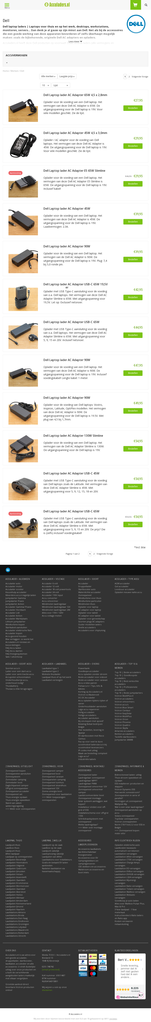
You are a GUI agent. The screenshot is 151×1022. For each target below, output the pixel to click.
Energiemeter (85, 854)
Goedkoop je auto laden (127, 900)
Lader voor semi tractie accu (20, 674)
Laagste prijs (66, 76)
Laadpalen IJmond (14, 906)
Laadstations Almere (16, 912)
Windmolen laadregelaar (54, 604)
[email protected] (50, 969)
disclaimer (47, 990)
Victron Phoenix (123, 722)
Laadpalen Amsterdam (17, 900)
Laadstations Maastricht (17, 930)
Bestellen (133, 108)
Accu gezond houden (16, 636)
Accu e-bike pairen (87, 683)
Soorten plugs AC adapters (91, 621)
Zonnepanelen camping (54, 779)
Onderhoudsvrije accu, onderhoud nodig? (17, 681)
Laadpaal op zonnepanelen (19, 856)
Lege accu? (83, 756)
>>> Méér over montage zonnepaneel (90, 829)
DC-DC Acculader (86, 697)
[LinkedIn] (8, 570)
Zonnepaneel (85, 595)
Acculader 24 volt (50, 592)
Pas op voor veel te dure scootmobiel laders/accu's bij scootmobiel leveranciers (92, 744)
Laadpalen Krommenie (17, 883)
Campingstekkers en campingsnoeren (88, 862)
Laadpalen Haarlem (15, 909)
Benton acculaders (124, 733)
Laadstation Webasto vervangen (125, 896)
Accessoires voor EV (88, 857)
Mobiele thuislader (51, 674)
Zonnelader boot (14, 782)
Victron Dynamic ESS (125, 789)
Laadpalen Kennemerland (18, 903)
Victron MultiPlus (123, 716)
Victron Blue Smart (124, 707)
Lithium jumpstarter (15, 621)
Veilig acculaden (86, 712)
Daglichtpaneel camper (17, 785)
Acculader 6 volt (50, 583)
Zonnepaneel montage (89, 798)
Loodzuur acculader (125, 589)
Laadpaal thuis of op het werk (56, 677)
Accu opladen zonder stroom (92, 674)
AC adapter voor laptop (89, 609)
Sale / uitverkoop (14, 656)
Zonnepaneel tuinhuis (53, 782)
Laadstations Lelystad (16, 927)
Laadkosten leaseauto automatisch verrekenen (127, 849)
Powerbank (83, 668)
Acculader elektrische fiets (19, 630)
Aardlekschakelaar (87, 851)
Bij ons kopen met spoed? (90, 721)
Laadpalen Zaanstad (15, 888)
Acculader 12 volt (50, 586)
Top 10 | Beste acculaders (128, 672)
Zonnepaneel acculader (17, 791)
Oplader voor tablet (88, 612)
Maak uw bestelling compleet (92, 753)
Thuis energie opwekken (18, 800)
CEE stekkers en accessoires (92, 866)
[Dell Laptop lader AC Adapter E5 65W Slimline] (23, 182)
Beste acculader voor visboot (92, 677)
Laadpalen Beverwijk (16, 859)
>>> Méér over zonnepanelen (20, 808)
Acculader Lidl (13, 612)
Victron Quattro (122, 725)
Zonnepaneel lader (87, 774)
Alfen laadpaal (12, 853)
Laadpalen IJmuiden (15, 871)
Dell (22, 70)
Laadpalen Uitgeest (15, 865)
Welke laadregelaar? (88, 824)
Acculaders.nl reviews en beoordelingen (18, 643)
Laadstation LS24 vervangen (128, 877)
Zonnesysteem (13, 776)
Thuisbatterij (12, 685)
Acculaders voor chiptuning (91, 630)
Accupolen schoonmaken (18, 677)
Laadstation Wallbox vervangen (130, 891)
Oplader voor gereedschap (91, 618)
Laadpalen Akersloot (16, 891)
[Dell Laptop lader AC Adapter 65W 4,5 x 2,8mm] (23, 107)
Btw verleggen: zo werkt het (19, 639)
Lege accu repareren (88, 709)
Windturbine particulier (89, 601)
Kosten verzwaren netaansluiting (124, 922)
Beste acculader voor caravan (93, 680)
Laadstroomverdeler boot (91, 795)
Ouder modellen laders (89, 624)
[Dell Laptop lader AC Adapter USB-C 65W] (23, 334)
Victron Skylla (121, 728)
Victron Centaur (122, 710)
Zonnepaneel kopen (16, 770)
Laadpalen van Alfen (52, 856)
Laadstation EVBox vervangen (129, 871)
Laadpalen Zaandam (15, 880)
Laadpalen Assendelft (16, 877)
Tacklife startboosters (125, 736)
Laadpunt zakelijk (50, 850)
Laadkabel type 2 (50, 671)
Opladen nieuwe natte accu (128, 592)
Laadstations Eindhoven (17, 921)
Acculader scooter (15, 589)
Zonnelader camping (16, 779)
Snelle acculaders (87, 627)
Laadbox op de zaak (52, 847)
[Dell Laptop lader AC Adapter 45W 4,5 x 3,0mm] (23, 144)
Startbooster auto (87, 589)
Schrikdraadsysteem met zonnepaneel (90, 820)
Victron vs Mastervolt (88, 694)
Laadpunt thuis (13, 845)
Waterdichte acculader (89, 592)
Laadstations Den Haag (17, 918)
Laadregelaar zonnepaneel (91, 777)
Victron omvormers (124, 701)
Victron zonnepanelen (126, 821)
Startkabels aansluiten (16, 627)
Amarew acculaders (124, 731)
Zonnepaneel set (14, 794)
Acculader (83, 583)
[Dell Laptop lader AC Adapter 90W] (23, 258)
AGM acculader (122, 583)
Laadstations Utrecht (16, 935)
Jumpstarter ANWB (124, 739)
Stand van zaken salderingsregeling (15, 804)
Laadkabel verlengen (52, 680)
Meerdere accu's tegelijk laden (21, 595)
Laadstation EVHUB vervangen (129, 874)
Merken (14, 70)
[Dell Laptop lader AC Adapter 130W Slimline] (23, 447)
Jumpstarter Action (15, 604)
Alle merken (47, 76)
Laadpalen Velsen (14, 874)
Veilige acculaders (87, 715)
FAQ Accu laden (13, 648)
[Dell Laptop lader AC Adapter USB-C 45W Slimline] (23, 485)
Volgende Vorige (140, 76)
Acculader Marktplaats (16, 618)
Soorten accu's (13, 668)
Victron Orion (121, 719)
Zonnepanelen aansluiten (18, 773)
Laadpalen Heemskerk (17, 862)
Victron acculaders (124, 698)
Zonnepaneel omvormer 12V (92, 786)
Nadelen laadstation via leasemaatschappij (53, 870)
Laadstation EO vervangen (127, 868)
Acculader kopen (14, 633)
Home (6, 70)
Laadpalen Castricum (16, 868)
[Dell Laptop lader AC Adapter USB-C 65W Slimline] (23, 523)
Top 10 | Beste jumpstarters (129, 692)
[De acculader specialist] (57, 4)
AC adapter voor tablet (89, 615)
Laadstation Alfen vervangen (129, 856)
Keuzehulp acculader (16, 592)
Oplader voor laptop (88, 606)
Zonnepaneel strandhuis (54, 785)
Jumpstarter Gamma (16, 598)
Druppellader (85, 586)
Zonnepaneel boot (51, 773)
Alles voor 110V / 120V (52, 612)
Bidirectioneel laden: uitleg (128, 774)
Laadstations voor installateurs (57, 859)
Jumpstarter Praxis (15, 601)
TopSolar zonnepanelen (126, 818)
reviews (113, 1018)
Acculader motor (14, 586)
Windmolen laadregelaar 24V (56, 609)
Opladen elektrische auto (127, 845)
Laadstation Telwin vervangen (129, 888)
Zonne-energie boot (52, 791)
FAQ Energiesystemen (16, 653)
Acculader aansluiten (88, 718)
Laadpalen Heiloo (14, 894)
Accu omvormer (50, 601)
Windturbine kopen (15, 624)
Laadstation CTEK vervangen (129, 859)
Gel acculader (122, 586)
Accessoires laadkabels (89, 849)
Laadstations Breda (15, 915)
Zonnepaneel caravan (53, 776)
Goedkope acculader (88, 671)
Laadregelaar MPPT (87, 780)
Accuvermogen (16, 55)
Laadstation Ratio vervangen (129, 886)
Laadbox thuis (12, 847)
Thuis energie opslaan (16, 797)
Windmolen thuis (86, 604)
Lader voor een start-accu (18, 671)
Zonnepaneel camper (53, 770)
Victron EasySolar (123, 713)
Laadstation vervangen (126, 853)
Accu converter (49, 598)
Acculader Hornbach (16, 609)
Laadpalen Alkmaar (15, 897)
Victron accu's (121, 704)
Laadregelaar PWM (87, 783)
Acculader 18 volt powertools (56, 589)
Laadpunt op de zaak (52, 845)
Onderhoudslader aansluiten (92, 706)
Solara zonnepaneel (124, 815)
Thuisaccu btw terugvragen (19, 688)
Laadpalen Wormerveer (17, 886)
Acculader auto (13, 583)
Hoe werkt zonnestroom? (127, 792)
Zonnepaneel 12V (50, 788)
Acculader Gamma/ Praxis (18, 606)
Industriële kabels (87, 759)
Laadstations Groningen (17, 924)
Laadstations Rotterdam (17, 932)
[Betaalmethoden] (83, 956)
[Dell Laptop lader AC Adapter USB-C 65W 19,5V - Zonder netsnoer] (23, 296)
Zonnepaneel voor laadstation (57, 794)
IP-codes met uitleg (87, 750)
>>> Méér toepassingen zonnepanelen (53, 798)
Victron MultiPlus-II (124, 695)
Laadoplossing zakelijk (53, 853)
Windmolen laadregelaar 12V (56, 606)
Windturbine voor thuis (89, 598)
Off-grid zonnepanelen (17, 788)
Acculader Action (14, 615)
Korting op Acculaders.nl (90, 691)
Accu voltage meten (52, 615)
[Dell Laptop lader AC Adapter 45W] (23, 220)
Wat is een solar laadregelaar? (129, 807)
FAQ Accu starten (14, 650)
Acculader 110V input (52, 595)
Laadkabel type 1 (50, 668)
